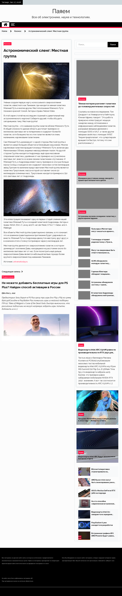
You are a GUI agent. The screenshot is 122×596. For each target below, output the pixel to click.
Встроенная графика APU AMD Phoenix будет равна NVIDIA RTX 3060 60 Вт (102, 534)
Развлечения (8, 277)
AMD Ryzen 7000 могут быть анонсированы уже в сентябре (102, 481)
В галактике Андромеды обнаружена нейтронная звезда (102, 294)
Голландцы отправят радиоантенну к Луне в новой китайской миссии (102, 241)
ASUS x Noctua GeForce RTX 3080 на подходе (103, 492)
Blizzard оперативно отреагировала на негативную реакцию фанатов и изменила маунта (100, 470)
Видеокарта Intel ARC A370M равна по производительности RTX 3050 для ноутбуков (97, 351)
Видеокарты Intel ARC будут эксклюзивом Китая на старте (96, 458)
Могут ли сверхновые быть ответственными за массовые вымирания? (103, 251)
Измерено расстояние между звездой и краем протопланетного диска (96, 179)
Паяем (61, 11)
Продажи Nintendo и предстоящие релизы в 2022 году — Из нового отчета (97, 420)
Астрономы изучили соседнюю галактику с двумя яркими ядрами (97, 217)
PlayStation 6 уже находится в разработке (102, 524)
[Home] (5, 24)
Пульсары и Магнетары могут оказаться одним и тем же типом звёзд (102, 230)
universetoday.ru (20, 262)
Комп (81, 345)
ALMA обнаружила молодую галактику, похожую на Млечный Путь (103, 262)
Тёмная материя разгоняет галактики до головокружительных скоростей (97, 105)
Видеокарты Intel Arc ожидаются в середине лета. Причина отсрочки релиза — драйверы (102, 513)
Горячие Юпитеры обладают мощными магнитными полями (100, 273)
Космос (7, 44)
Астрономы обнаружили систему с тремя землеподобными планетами (102, 283)
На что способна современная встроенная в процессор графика (102, 502)
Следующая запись (11, 272)
